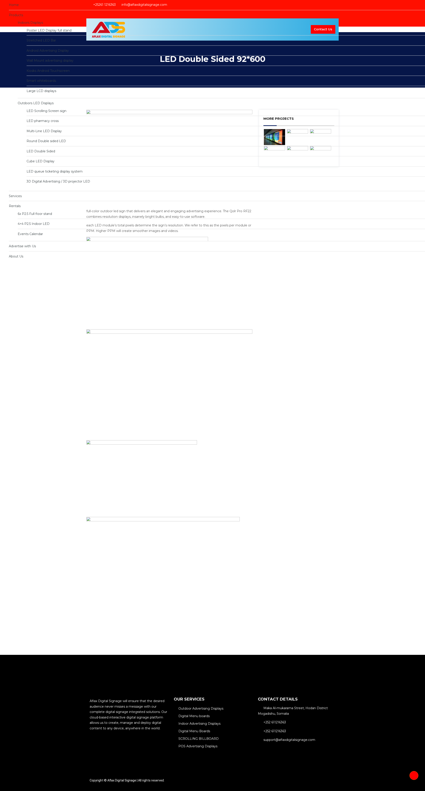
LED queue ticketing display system (55, 171)
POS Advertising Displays (197, 746)
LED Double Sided (41, 151)
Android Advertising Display (48, 51)
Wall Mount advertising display (50, 61)
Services (15, 196)
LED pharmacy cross (43, 121)
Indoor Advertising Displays (199, 724)
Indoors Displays (30, 23)
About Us (16, 256)
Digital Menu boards (194, 716)
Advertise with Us (22, 246)
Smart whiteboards (41, 81)
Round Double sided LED (46, 141)
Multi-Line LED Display (44, 131)
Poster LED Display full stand (49, 30)
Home (14, 5)
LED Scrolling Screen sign (46, 111)
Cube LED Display (40, 161)
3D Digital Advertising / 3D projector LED (58, 181)
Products (16, 15)
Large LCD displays (41, 91)
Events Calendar (30, 234)
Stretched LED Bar (41, 40)
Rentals (15, 206)
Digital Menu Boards (194, 731)
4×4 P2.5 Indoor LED (34, 224)
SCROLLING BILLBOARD (198, 739)
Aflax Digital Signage (121, 780)
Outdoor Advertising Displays (200, 709)
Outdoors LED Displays (36, 103)
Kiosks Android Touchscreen (48, 71)
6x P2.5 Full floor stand (35, 214)
